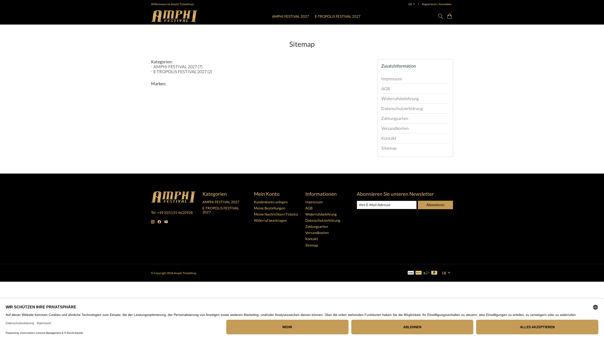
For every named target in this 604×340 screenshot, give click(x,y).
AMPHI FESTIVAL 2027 (290, 16)
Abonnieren (435, 205)
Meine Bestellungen (269, 208)
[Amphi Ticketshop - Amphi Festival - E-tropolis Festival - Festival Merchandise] (174, 16)
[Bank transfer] (411, 273)
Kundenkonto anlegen (271, 202)
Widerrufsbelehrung (400, 98)
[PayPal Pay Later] (434, 273)
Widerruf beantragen (270, 220)
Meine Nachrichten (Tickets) (276, 214)
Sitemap (389, 148)
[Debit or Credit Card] (426, 273)
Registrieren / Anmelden (437, 4)
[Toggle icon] (440, 16)
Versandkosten (395, 128)
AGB (385, 88)
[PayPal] (418, 273)
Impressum (391, 78)
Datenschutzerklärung (402, 108)
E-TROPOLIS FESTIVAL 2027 (338, 16)
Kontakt (388, 138)
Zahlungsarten (394, 118)
